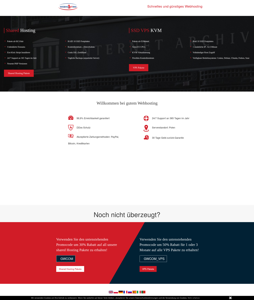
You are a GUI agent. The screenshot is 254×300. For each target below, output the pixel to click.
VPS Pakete (138, 67)
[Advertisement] (127, 179)
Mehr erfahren (194, 298)
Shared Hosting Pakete (19, 73)
